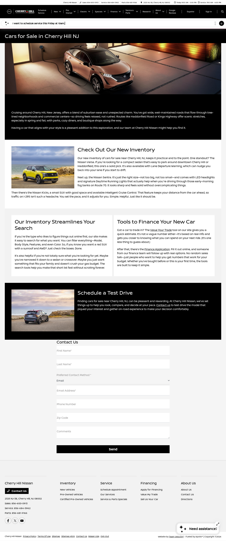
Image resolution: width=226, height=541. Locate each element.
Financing (149, 483)
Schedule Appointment (113, 489)
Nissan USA (93, 536)
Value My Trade (149, 494)
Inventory (68, 483)
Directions (186, 499)
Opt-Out (105, 536)
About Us (188, 483)
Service (106, 483)
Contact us (163, 305)
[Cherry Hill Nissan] (20, 11)
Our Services (107, 494)
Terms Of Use (44, 536)
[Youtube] (22, 520)
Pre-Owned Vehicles (71, 494)
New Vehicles (67, 489)
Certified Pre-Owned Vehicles (76, 499)
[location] (141, 2)
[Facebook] (8, 520)
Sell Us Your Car (149, 499)
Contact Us (19, 491)
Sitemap (56, 536)
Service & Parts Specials (113, 499)
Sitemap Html (68, 536)
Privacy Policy (29, 536)
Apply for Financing (151, 489)
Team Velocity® (176, 536)
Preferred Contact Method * (74, 375)
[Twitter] (15, 520)
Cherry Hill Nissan (13, 536)
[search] (222, 12)
